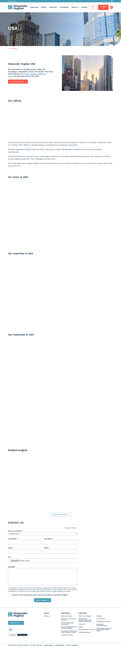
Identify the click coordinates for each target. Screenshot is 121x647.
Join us (92, 7)
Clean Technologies (84, 616)
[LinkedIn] (112, 1)
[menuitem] (34, 7)
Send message (41, 600)
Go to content (12, 1)
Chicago (25, 74)
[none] (52, 616)
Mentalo (75, 645)
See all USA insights (59, 514)
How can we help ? (16, 531)
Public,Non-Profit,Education (101, 625)
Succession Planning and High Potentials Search (69, 631)
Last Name (48, 539)
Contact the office (17, 81)
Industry (99, 616)
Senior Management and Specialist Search (69, 627)
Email (11, 548)
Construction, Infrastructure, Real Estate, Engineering (84, 620)
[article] (20, 128)
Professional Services (103, 621)
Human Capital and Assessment (67, 623)
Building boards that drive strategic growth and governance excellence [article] (60, 288)
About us (47, 616)
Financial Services (84, 632)
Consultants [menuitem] (64, 7)
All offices (13, 48)
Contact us (103, 7)
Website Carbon (22, 635)
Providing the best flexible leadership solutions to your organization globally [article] (96, 322)
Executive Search (67, 616)
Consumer (81, 624)
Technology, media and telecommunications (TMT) (103, 630)
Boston (34, 74)
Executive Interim (67, 635)
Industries (53, 7)
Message (12, 567)
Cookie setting (59, 645)
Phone (46, 548)
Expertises (34, 7)
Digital (80, 626)
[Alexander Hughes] (17, 7)
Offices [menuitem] (43, 7)
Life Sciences (100, 618)
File (9, 557)
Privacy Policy (48, 645)
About (46, 613)
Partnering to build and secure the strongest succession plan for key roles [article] (60, 325)
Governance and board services (68, 619)
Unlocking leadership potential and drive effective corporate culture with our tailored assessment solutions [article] (96, 289)
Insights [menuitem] (84, 7)
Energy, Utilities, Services (86, 629)
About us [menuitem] (75, 7)
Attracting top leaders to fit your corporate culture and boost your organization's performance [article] (24, 286)
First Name (13, 539)
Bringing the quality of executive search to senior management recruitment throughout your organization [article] (24, 325)
